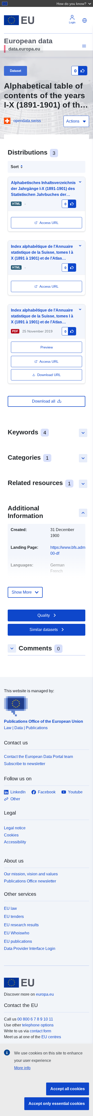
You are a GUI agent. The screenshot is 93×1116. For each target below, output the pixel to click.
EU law (10, 908)
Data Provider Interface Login (29, 948)
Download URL (49, 375)
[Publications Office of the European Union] (44, 705)
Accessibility (15, 842)
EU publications (18, 941)
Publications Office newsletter (30, 881)
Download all (43, 401)
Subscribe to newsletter (24, 764)
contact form (40, 1031)
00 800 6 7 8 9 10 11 (35, 1019)
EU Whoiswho (16, 933)
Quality (43, 615)
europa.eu (45, 994)
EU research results (21, 925)
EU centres (51, 1037)
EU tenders (14, 916)
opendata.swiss (27, 121)
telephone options (38, 1025)
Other (15, 799)
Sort (15, 167)
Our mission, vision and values (31, 874)
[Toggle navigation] (83, 46)
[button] (74, 3)
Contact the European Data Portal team (38, 756)
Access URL (49, 223)
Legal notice (15, 828)
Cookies (11, 835)
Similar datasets (44, 630)
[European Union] (44, 983)
